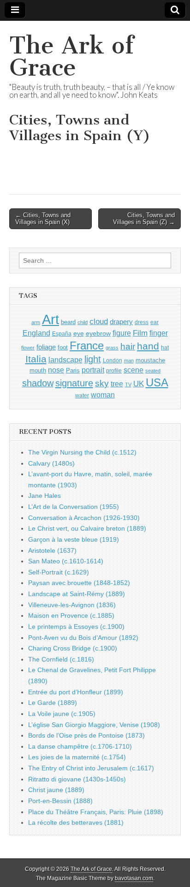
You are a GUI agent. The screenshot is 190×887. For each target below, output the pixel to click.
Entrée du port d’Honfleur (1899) (75, 692)
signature (74, 383)
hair (127, 346)
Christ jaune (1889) (56, 789)
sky (102, 383)
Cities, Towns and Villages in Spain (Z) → (144, 219)
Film (140, 333)
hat (165, 347)
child (82, 322)
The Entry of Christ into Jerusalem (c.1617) (91, 768)
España (61, 334)
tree (117, 383)
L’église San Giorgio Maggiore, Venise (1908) (94, 724)
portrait (93, 370)
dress (141, 322)
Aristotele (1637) (52, 550)
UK (138, 383)
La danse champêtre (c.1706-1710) (80, 746)
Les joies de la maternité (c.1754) (77, 757)
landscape (65, 359)
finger (158, 333)
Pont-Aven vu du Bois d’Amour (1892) (83, 637)
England (36, 333)
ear (154, 322)
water (82, 395)
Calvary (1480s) (51, 463)
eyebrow (98, 333)
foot (63, 347)
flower (28, 347)
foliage (46, 347)
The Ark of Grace (71, 56)
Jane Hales (44, 495)
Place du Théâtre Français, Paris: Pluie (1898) (95, 812)
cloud (98, 321)
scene (133, 370)
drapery (121, 321)
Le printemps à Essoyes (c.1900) (76, 626)
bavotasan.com (134, 878)
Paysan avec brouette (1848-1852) (79, 582)
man (129, 360)
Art (50, 319)
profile (114, 370)
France (87, 345)
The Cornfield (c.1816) (61, 659)
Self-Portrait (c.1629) (58, 572)
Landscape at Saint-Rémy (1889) (76, 593)
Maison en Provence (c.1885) (71, 615)
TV (128, 384)
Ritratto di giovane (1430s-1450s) (77, 779)
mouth (38, 370)
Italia (36, 359)
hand (148, 346)
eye (78, 333)
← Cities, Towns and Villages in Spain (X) (43, 219)
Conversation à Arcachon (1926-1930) (84, 517)
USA (157, 382)
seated (152, 370)
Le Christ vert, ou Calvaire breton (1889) (87, 528)
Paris (73, 370)
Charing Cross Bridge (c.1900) (72, 648)
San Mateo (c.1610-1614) (65, 561)
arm (35, 322)
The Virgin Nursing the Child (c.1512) (82, 452)
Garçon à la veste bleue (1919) (73, 539)
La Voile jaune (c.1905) (61, 713)
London (112, 360)
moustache (150, 360)
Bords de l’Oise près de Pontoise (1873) (86, 735)
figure (122, 333)
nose (56, 370)
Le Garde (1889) (52, 702)
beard (68, 322)
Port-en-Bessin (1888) (60, 800)
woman (103, 394)
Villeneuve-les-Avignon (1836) (72, 605)
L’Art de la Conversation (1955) (73, 506)
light (92, 359)
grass (112, 347)
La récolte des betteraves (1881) (76, 822)
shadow (37, 383)
